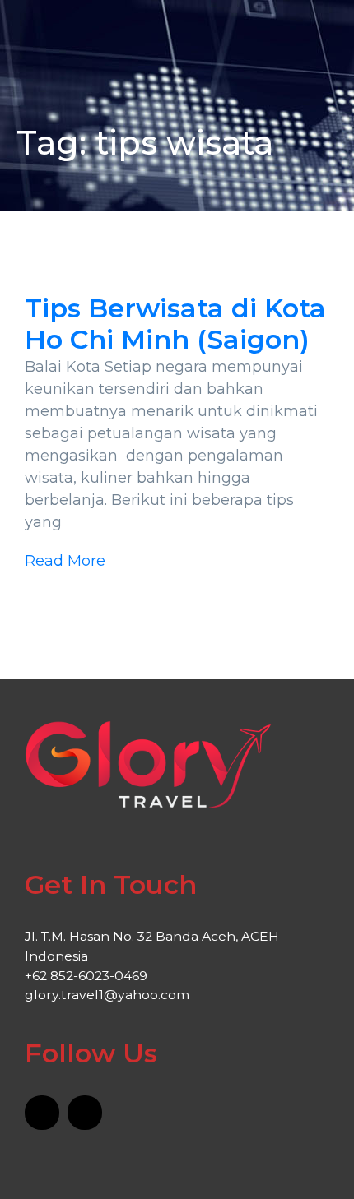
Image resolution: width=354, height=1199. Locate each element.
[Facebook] (42, 1112)
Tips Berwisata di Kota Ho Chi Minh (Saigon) (175, 323)
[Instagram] (85, 1112)
